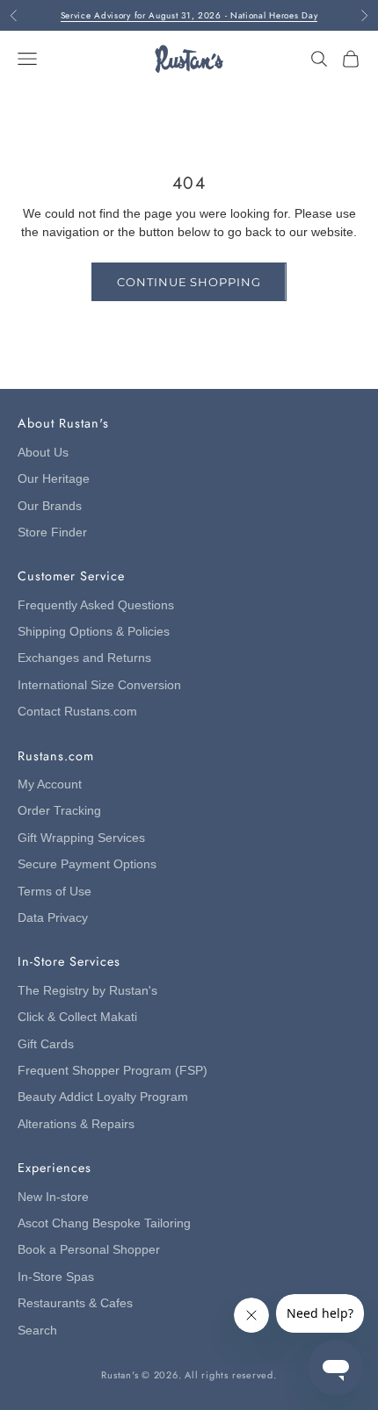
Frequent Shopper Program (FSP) (112, 1070)
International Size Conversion (99, 685)
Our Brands (50, 506)
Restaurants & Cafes (75, 1303)
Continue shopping (188, 282)
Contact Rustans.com (77, 711)
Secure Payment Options (87, 864)
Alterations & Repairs (76, 1124)
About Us (43, 452)
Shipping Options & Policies (94, 631)
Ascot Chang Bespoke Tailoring (104, 1223)
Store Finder (52, 532)
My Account (50, 784)
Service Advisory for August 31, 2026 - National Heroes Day (189, 15)
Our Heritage (54, 479)
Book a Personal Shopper (89, 1249)
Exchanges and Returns (84, 658)
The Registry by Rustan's (87, 990)
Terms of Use (54, 891)
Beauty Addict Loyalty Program (103, 1097)
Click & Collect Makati (77, 1017)
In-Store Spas (56, 1277)
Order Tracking (59, 810)
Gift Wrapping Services (81, 838)
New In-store (53, 1197)
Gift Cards (46, 1044)
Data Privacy (53, 917)
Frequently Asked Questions (96, 605)
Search (37, 1330)
